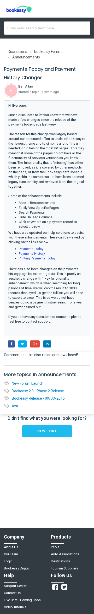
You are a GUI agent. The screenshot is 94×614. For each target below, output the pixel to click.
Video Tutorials (15, 607)
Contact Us (12, 593)
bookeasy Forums (48, 52)
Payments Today (31, 249)
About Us (11, 547)
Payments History (32, 254)
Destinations (60, 561)
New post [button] (47, 431)
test (15, 406)
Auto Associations (65, 554)
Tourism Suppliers (64, 568)
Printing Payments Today (37, 258)
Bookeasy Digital (17, 568)
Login (8, 561)
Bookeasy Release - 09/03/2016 (38, 398)
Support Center (15, 586)
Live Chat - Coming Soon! (23, 600)
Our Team (11, 554)
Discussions (17, 52)
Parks (55, 547)
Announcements (26, 57)
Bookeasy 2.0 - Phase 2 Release (38, 391)
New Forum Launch (27, 383)
